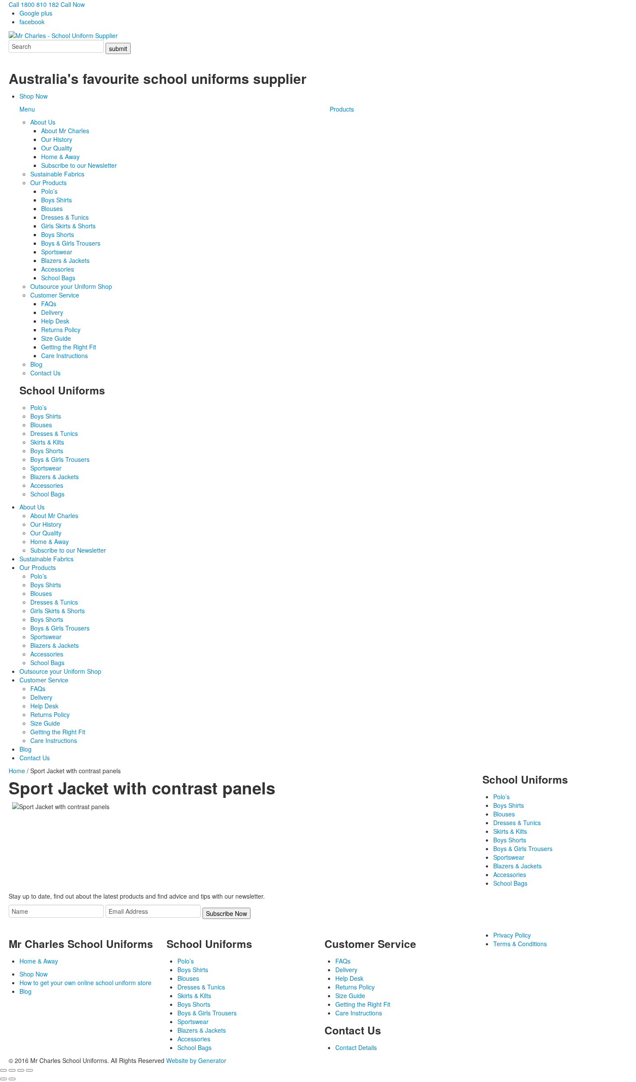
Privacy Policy (512, 935)
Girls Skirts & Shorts (68, 225)
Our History (56, 139)
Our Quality (56, 148)
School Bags (58, 277)
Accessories (57, 269)
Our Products (48, 182)
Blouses (52, 208)
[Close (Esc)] (29, 1070)
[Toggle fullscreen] (12, 1070)
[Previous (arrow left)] (3, 1079)
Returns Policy (60, 329)
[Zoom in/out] (3, 1070)
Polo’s (49, 191)
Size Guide (56, 338)
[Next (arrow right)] (12, 1079)
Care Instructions (64, 355)
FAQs (48, 303)
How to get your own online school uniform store (85, 982)
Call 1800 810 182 (34, 4)
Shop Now (33, 96)
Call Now (73, 4)
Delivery (52, 312)
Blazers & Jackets (65, 260)
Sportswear (56, 251)
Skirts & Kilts (47, 442)
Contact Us (45, 372)
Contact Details (356, 1047)
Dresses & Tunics (65, 217)
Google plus (35, 13)
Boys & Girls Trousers (70, 243)
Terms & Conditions (520, 943)
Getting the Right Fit (68, 347)
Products (342, 109)
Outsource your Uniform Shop (71, 286)
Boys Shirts (56, 199)
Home (17, 770)
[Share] (20, 1070)
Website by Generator (196, 1060)
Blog (36, 364)
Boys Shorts (57, 234)
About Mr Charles (65, 130)
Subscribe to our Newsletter (79, 165)
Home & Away (60, 156)
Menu (27, 109)
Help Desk (55, 321)
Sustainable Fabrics (57, 174)
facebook (32, 21)
